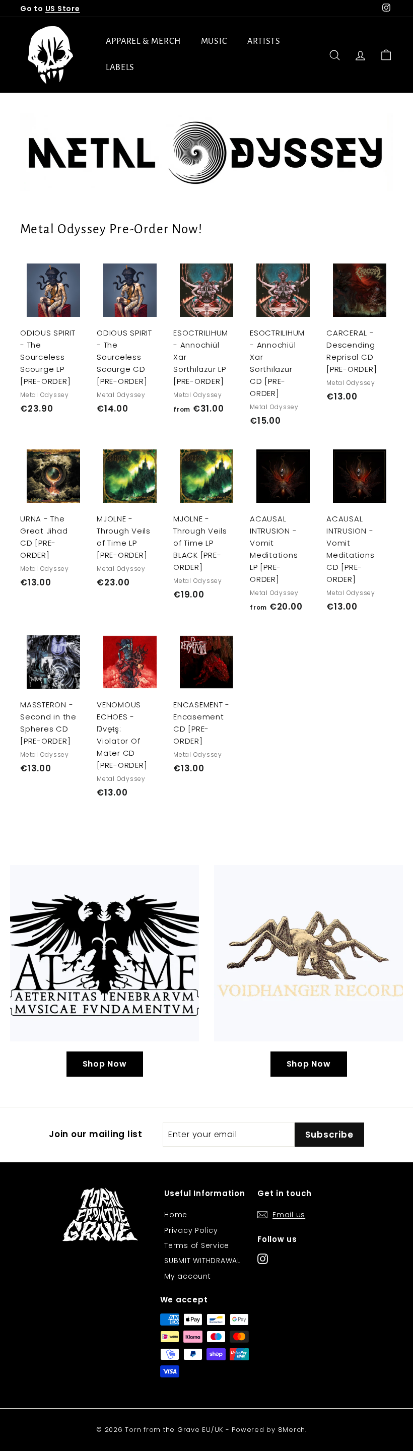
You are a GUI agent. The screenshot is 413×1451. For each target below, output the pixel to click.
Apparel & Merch (143, 41)
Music (214, 41)
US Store (62, 9)
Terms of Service (196, 1245)
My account (187, 1276)
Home (175, 1215)
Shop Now (105, 1064)
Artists (264, 41)
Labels (120, 67)
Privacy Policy (191, 1230)
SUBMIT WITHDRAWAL (202, 1261)
